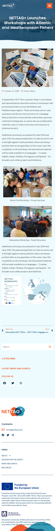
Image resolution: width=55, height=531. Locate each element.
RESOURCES (6, 468)
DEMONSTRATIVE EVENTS (12, 460)
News (33, 91)
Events (27, 91)
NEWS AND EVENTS (9, 464)
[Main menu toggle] (49, 5)
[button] (27, 456)
